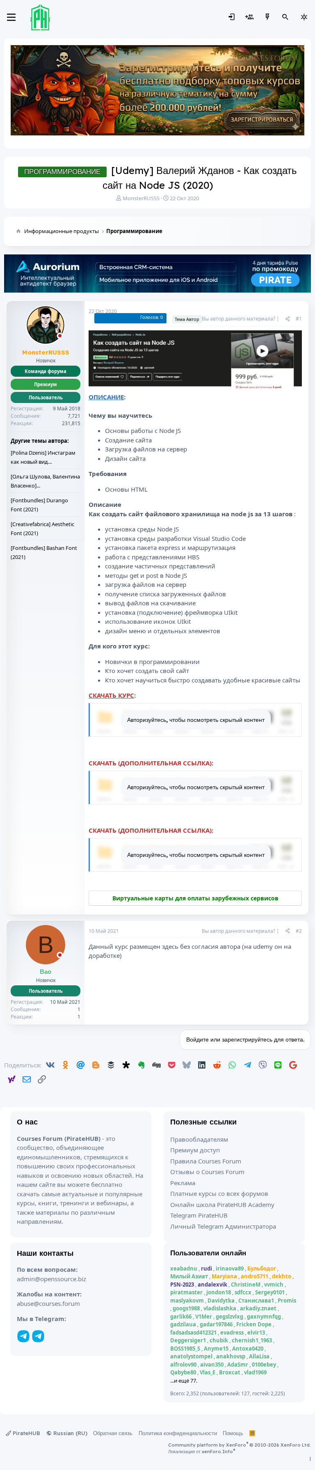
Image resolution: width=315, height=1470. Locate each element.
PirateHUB (25, 1433)
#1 (299, 318)
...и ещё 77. (183, 1380)
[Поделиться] (287, 319)
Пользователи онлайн (208, 1252)
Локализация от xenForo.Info (201, 1451)
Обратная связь (112, 1433)
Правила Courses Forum (205, 1161)
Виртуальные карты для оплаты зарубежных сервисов (195, 898)
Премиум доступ (195, 1150)
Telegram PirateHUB (199, 1215)
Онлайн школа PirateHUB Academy (222, 1204)
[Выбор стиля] (303, 17)
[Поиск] (285, 17)
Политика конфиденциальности (178, 1433)
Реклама (182, 1183)
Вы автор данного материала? (238, 318)
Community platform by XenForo (239, 1445)
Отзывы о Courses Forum (207, 1172)
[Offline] (60, 336)
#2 (299, 930)
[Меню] (11, 17)
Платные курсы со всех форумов (219, 1193)
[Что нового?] (267, 17)
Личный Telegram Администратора (223, 1226)
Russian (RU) (69, 1433)
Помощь (233, 1433)
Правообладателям (199, 1139)
